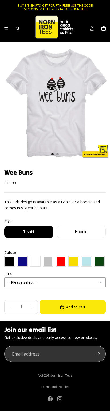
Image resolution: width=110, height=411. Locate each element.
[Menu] (6, 28)
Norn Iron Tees (61, 375)
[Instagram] (60, 398)
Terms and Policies (55, 386)
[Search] (17, 28)
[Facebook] (50, 398)
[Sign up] (97, 354)
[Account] (92, 28)
